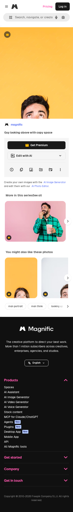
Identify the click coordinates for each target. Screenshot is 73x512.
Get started (13, 457)
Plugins (12, 427)
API (6, 442)
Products (11, 380)
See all (37, 195)
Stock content (13, 412)
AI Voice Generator (16, 407)
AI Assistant (11, 392)
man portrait (15, 306)
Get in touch (13, 480)
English (36, 362)
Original (26, 35)
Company (11, 469)
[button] (36, 363)
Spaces (9, 387)
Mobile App (11, 437)
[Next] (67, 221)
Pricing (48, 6)
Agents (12, 422)
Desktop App (16, 432)
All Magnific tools (15, 446)
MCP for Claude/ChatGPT (21, 417)
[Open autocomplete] (9, 17)
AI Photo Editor (40, 186)
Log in (63, 6)
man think (37, 306)
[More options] (60, 170)
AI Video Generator (16, 402)
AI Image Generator (55, 182)
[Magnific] (36, 330)
